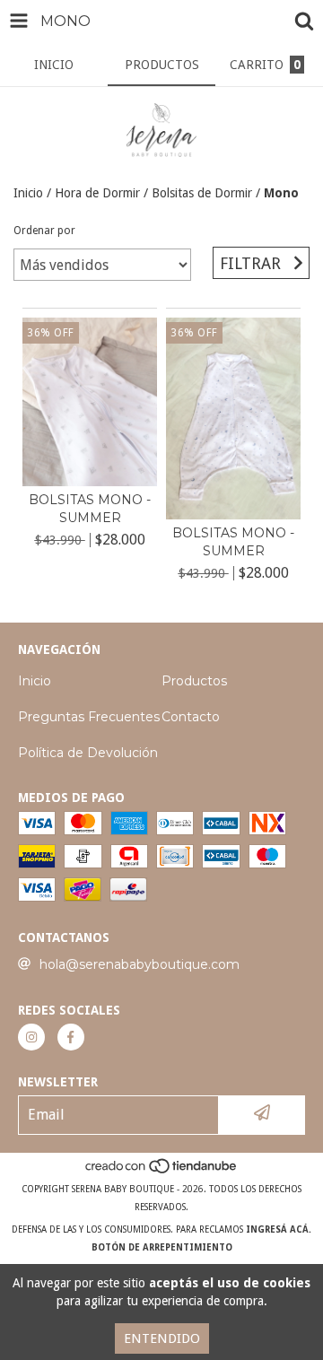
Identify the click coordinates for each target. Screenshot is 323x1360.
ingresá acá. (278, 1229)
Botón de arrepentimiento (162, 1247)
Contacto (191, 717)
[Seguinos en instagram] (31, 1037)
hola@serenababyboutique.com (139, 964)
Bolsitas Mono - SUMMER (90, 509)
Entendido (162, 1338)
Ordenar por (44, 230)
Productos (194, 681)
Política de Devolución (88, 753)
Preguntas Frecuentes (89, 717)
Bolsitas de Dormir (202, 193)
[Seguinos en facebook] (70, 1037)
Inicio (28, 193)
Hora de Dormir (97, 193)
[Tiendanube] (161, 1171)
